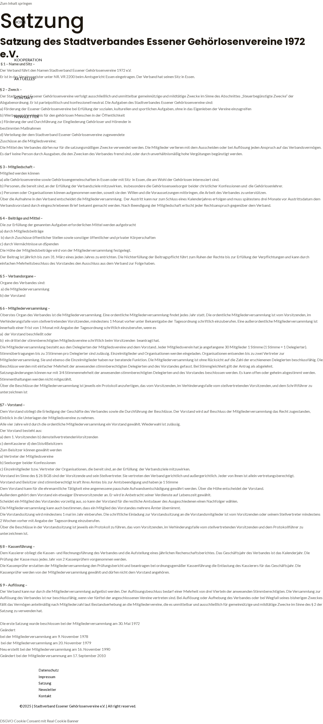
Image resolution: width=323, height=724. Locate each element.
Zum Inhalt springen (16, 3)
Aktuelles (24, 78)
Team (19, 41)
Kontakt (23, 97)
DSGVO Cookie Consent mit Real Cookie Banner (39, 721)
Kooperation (28, 59)
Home (20, 22)
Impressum (47, 677)
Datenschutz (49, 670)
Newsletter (26, 116)
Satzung (45, 683)
